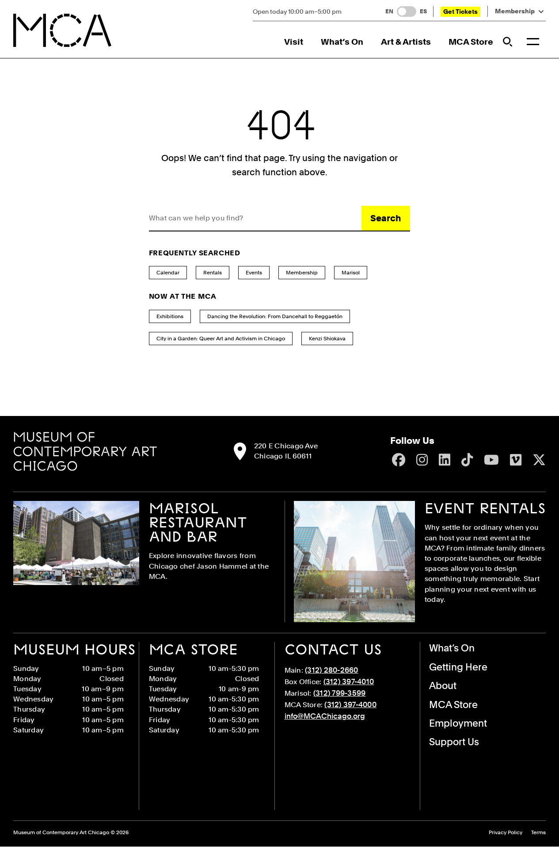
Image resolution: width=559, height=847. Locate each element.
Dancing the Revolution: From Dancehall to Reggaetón (274, 316)
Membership (515, 11)
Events (254, 273)
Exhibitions (169, 316)
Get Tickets (460, 11)
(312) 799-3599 (339, 693)
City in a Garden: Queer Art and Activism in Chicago (220, 338)
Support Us (454, 741)
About (442, 685)
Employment (458, 723)
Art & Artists (406, 42)
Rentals (212, 273)
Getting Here (458, 667)
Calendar (167, 273)
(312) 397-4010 (348, 681)
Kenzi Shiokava (327, 338)
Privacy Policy (505, 832)
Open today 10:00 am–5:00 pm (297, 11)
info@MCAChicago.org (325, 716)
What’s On (342, 42)
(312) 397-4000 (350, 704)
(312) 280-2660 (331, 670)
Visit (293, 42)
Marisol (351, 273)
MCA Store (471, 42)
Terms (538, 832)
